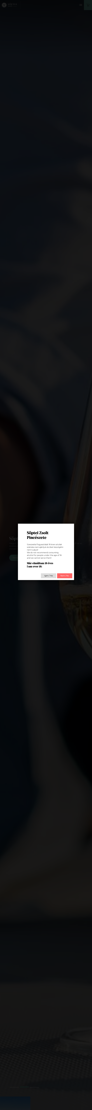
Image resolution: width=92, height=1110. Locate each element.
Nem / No (64, 576)
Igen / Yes (48, 576)
